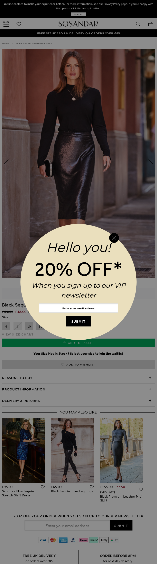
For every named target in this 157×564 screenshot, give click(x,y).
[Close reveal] (114, 238)
